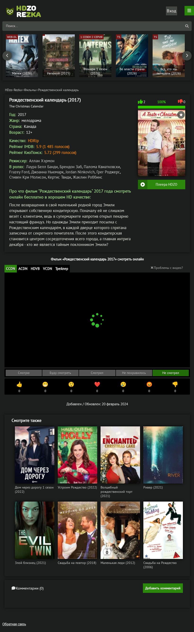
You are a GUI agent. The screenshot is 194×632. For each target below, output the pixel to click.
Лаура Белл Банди (42, 166)
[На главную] (26, 10)
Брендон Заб (71, 166)
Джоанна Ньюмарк (47, 172)
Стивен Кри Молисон (27, 177)
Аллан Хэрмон (41, 160)
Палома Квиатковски (102, 166)
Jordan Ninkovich (80, 172)
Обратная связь (14, 624)
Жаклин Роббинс (87, 177)
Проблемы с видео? (168, 268)
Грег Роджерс (108, 172)
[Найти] (187, 26)
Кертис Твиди (59, 177)
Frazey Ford (19, 172)
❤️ (97, 387)
